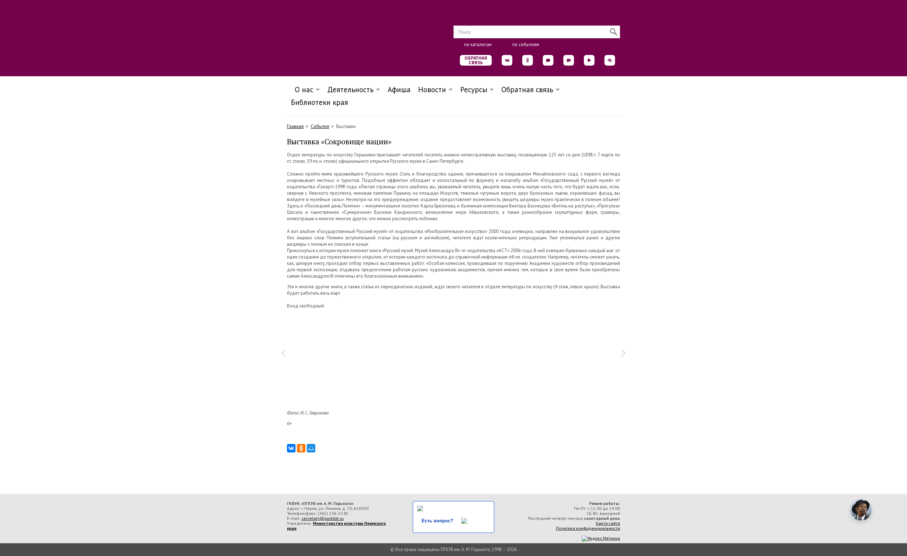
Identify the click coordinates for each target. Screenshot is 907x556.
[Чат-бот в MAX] (568, 60)
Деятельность (350, 89)
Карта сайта (608, 523)
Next (623, 353)
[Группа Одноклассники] (527, 60)
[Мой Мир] (311, 448)
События (320, 126)
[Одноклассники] (301, 448)
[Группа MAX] (548, 60)
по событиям (525, 44)
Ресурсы (473, 89)
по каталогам (478, 44)
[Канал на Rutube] (589, 60)
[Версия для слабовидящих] (609, 60)
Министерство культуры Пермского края (336, 526)
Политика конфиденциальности (588, 528)
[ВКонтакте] (291, 448)
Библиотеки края (319, 102)
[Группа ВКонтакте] (507, 60)
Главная (295, 126)
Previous (283, 353)
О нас (302, 89)
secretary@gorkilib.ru (323, 518)
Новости (432, 89)
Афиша (399, 89)
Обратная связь (475, 60)
